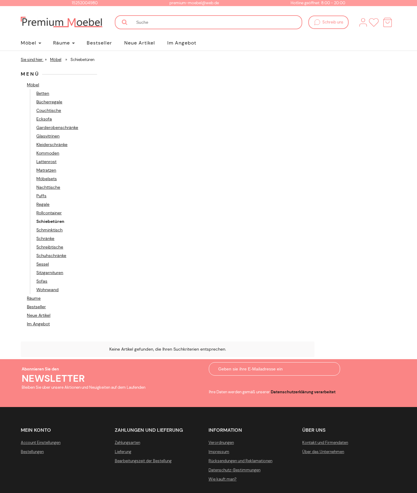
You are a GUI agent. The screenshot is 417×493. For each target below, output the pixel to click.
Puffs (41, 195)
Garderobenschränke (57, 127)
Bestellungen (32, 451)
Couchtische (48, 110)
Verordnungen (221, 442)
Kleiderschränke (51, 144)
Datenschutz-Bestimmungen (234, 470)
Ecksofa (44, 119)
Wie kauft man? (223, 479)
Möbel (33, 85)
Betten (42, 93)
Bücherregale (49, 102)
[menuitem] (37, 43)
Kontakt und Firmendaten (325, 442)
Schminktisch (49, 230)
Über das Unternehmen (323, 451)
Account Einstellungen (40, 442)
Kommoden (47, 153)
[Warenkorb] (387, 22)
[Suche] (125, 22)
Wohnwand (47, 289)
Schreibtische (49, 247)
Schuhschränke (51, 255)
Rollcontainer (49, 213)
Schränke (45, 238)
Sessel (42, 264)
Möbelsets (46, 178)
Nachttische (48, 187)
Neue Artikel (38, 315)
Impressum (219, 451)
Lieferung (123, 451)
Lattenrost (46, 161)
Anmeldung (255, 382)
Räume (34, 298)
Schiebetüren (50, 221)
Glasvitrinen (48, 136)
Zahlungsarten (127, 442)
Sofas (41, 281)
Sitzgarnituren (49, 272)
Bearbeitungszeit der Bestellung (143, 460)
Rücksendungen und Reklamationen (240, 460)
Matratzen (46, 170)
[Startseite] (61, 22)
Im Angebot (38, 324)
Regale (42, 204)
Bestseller (36, 306)
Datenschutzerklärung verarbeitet (303, 392)
